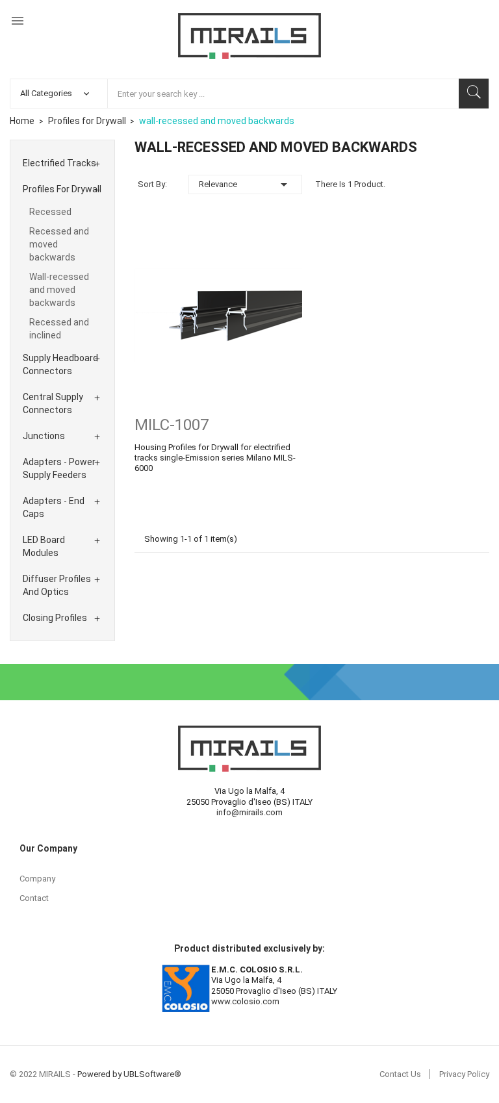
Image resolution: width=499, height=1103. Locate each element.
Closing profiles (55, 618)
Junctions (44, 436)
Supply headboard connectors (60, 364)
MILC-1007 (171, 425)
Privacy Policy (464, 1074)
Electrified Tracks (59, 163)
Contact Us (400, 1074)
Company (37, 878)
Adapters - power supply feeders (59, 468)
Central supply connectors (53, 403)
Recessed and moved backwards (59, 244)
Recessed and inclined (59, 328)
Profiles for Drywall (62, 189)
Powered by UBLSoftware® (129, 1074)
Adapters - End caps (53, 507)
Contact (34, 898)
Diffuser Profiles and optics (57, 585)
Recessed (50, 212)
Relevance (245, 184)
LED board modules (44, 546)
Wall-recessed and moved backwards (59, 290)
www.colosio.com (245, 1001)
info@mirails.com (249, 812)
